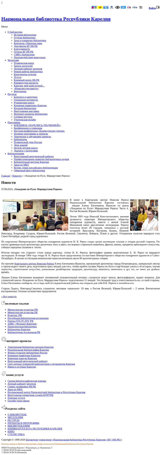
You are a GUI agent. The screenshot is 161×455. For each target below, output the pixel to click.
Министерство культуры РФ (23, 309)
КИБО (11, 431)
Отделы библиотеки (25, 37)
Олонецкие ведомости (26, 99)
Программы (14, 122)
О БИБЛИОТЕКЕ (17, 414)
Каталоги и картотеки (25, 97)
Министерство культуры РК (23, 312)
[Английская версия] (129, 7)
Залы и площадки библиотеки (30, 40)
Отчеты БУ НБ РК (23, 51)
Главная (5, 175)
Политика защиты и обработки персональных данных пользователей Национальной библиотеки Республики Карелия (47, 444)
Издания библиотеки (25, 108)
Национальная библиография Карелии (28, 350)
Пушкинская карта (24, 63)
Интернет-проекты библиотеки (30, 114)
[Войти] (158, 8)
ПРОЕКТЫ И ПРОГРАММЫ (23, 423)
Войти (152, 8)
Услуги (17, 77)
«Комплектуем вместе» (26, 88)
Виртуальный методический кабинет (34, 156)
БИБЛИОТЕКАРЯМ (19, 426)
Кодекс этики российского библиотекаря (36, 167)
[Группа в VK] (123, 7)
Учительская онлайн (25, 119)
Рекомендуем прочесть (26, 83)
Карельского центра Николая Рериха (34, 263)
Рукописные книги (24, 102)
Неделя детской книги (26, 148)
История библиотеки (25, 34)
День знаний (21, 145)
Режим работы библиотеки (28, 71)
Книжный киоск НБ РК (26, 80)
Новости (17, 175)
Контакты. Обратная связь (28, 43)
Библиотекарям (16, 153)
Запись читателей (23, 66)
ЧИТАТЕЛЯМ (15, 417)
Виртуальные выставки (26, 111)
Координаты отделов (25, 74)
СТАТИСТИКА (16, 434)
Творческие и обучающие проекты (32, 136)
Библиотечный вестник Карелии (31, 162)
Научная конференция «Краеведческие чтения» (39, 131)
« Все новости (9, 296)
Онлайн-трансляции (18, 400)
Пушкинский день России (28, 142)
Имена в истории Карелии (22, 366)
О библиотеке (15, 32)
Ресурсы (12, 94)
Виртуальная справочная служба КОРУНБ (30, 395)
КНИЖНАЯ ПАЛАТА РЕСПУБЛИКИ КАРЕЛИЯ (35, 428)
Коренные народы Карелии (22, 358)
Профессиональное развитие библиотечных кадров (41, 159)
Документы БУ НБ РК (26, 46)
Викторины (20, 91)
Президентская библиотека (22, 326)
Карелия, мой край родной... (29, 85)
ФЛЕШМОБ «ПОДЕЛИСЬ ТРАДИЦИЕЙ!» (37, 125)
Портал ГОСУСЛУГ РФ (20, 321)
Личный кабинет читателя (28, 68)
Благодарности (22, 49)
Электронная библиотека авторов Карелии (31, 347)
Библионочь (20, 139)
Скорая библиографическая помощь (27, 381)
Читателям (13, 60)
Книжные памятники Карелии (30, 105)
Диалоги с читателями (26, 150)
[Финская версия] (134, 7)
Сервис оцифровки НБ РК (22, 386)
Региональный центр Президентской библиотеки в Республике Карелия (46, 392)
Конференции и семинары (28, 128)
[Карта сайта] (140, 7)
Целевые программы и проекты (31, 133)
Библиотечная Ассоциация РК (24, 332)
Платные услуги (16, 398)
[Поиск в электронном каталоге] (105, 7)
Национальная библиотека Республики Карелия (56, 19)
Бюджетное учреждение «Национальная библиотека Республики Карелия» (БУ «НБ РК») (74, 439)
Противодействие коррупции (29, 57)
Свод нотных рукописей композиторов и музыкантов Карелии (41, 364)
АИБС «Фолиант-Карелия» (22, 323)
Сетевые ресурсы (23, 116)
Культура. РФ (15, 315)
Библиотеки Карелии (19, 329)
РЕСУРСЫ (13, 420)
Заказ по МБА (21, 164)
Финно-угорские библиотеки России (27, 352)
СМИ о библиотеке (24, 54)
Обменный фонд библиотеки (29, 170)
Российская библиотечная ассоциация (28, 318)
